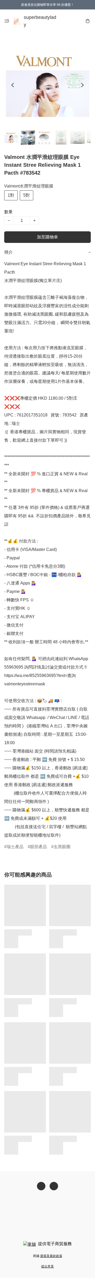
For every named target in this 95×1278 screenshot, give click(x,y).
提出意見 (47, 1266)
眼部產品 (38, 846)
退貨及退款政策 (51, 1256)
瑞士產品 (15, 846)
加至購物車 (47, 237)
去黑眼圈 (62, 846)
